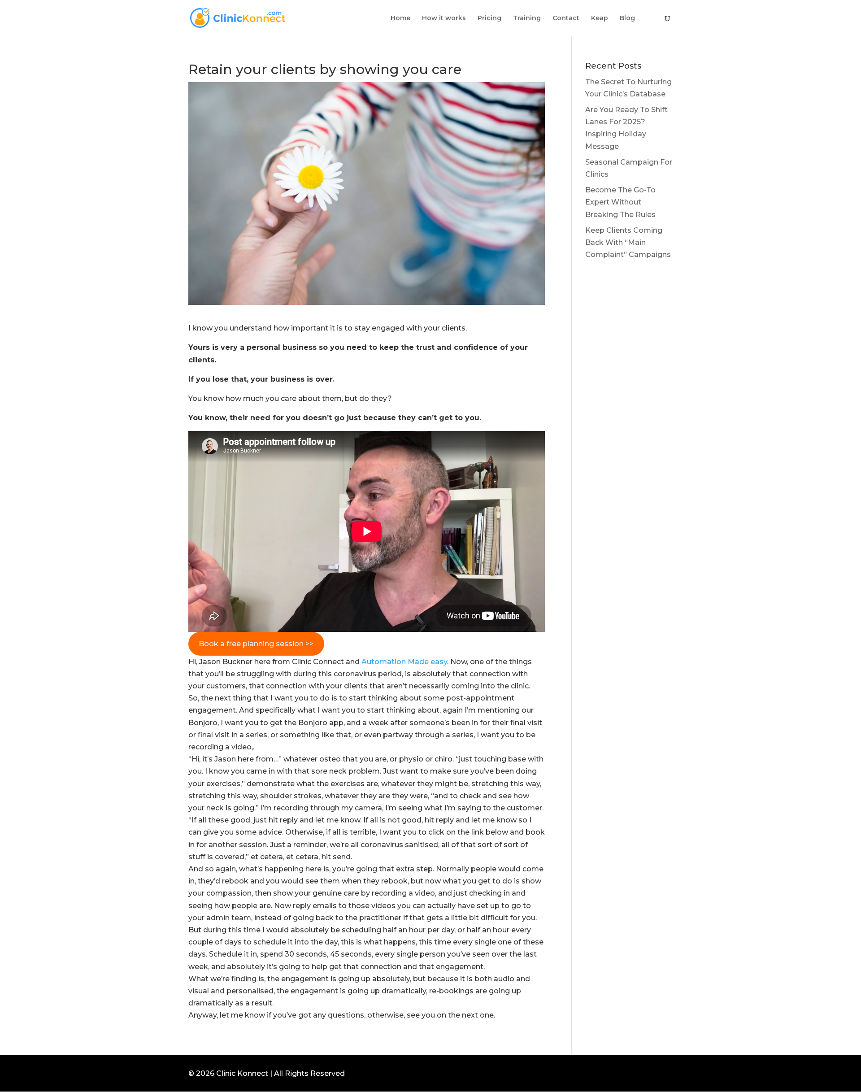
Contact (565, 18)
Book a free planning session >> (256, 644)
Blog (627, 18)
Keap (599, 18)
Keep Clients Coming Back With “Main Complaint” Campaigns (628, 242)
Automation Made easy (404, 661)
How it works (444, 18)
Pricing (489, 18)
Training (527, 18)
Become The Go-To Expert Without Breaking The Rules (620, 202)
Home (400, 18)
